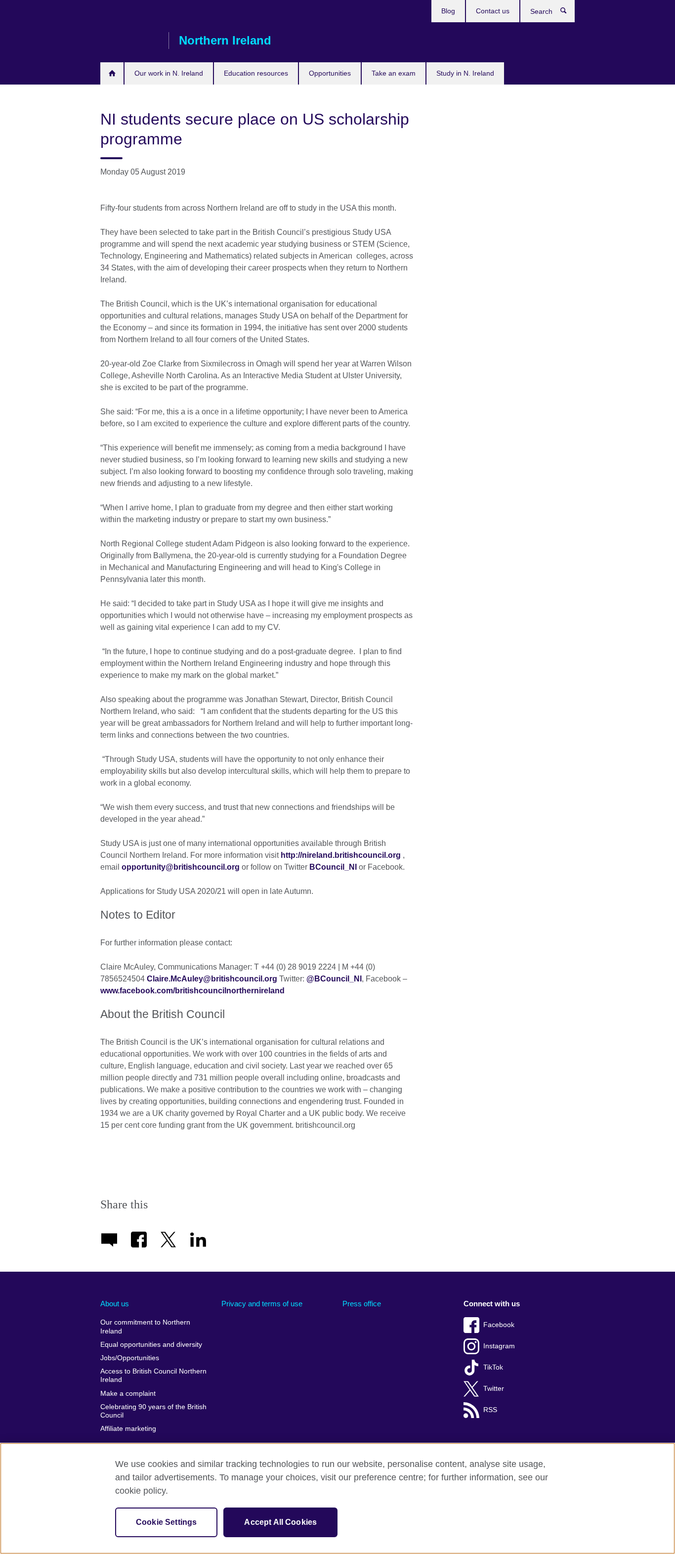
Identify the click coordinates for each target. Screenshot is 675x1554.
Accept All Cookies (280, 1522)
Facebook (498, 1325)
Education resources (256, 73)
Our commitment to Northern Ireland (145, 1327)
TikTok (493, 1367)
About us (114, 1303)
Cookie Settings (166, 1522)
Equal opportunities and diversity (151, 1344)
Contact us (492, 11)
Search (568, 13)
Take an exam (394, 73)
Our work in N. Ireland (168, 73)
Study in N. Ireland (465, 73)
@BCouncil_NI (334, 979)
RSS (490, 1410)
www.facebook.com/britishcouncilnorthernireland (193, 990)
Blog (448, 11)
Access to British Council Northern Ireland (153, 1376)
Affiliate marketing (128, 1428)
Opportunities (330, 73)
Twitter (493, 1388)
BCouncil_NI (333, 867)
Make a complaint (128, 1393)
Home (112, 73)
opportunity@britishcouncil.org (181, 867)
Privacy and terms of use (261, 1303)
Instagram (499, 1346)
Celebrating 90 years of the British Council (153, 1411)
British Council (129, 40)
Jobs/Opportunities (129, 1358)
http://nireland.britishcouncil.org (341, 855)
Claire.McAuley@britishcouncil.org (212, 979)
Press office (361, 1303)
